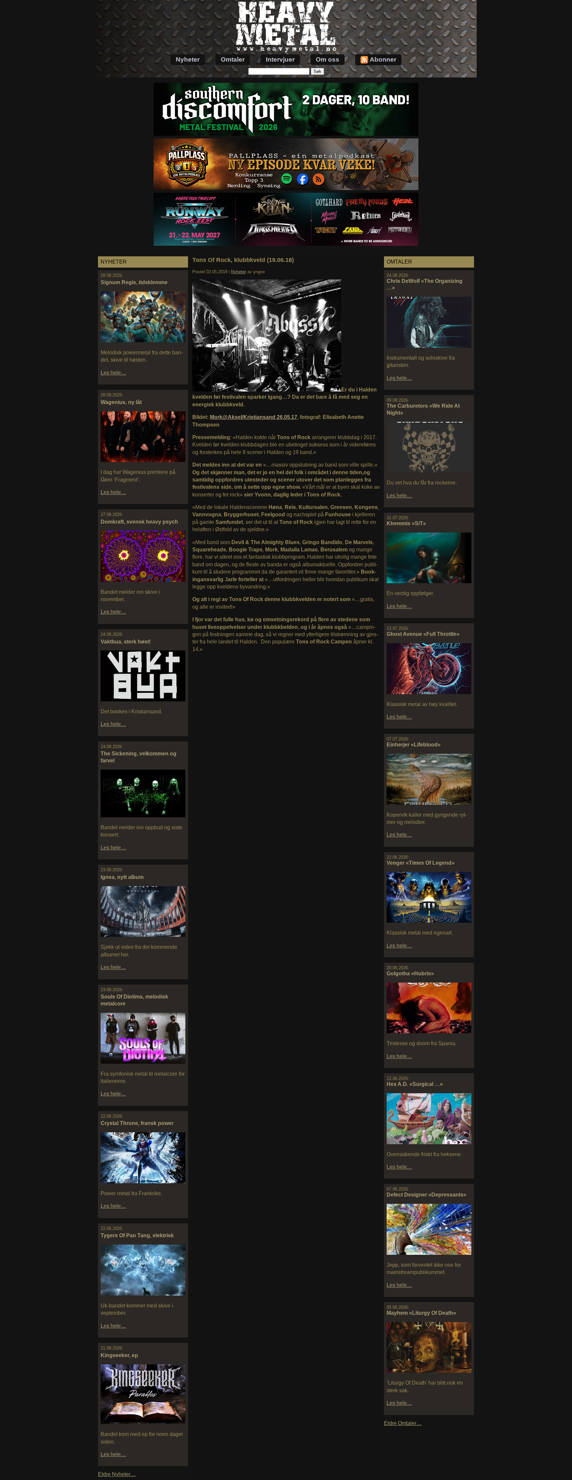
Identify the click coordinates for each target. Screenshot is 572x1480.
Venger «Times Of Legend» (420, 863)
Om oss (327, 59)
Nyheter (188, 59)
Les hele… (113, 373)
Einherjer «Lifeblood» (414, 744)
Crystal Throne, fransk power (137, 1123)
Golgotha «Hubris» (410, 973)
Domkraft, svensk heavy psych (139, 522)
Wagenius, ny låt (121, 402)
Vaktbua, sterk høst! (126, 641)
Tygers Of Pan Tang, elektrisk (137, 1235)
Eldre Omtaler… (403, 1423)
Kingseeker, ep (119, 1355)
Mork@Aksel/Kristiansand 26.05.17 (253, 417)
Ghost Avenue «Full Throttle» (423, 634)
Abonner (383, 59)
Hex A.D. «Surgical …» (415, 1084)
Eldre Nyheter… (117, 1474)
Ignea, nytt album (122, 877)
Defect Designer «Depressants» (426, 1195)
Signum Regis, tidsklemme (134, 282)
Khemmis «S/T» (406, 523)
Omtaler (233, 59)
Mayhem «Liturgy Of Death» (421, 1313)
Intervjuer (280, 59)
